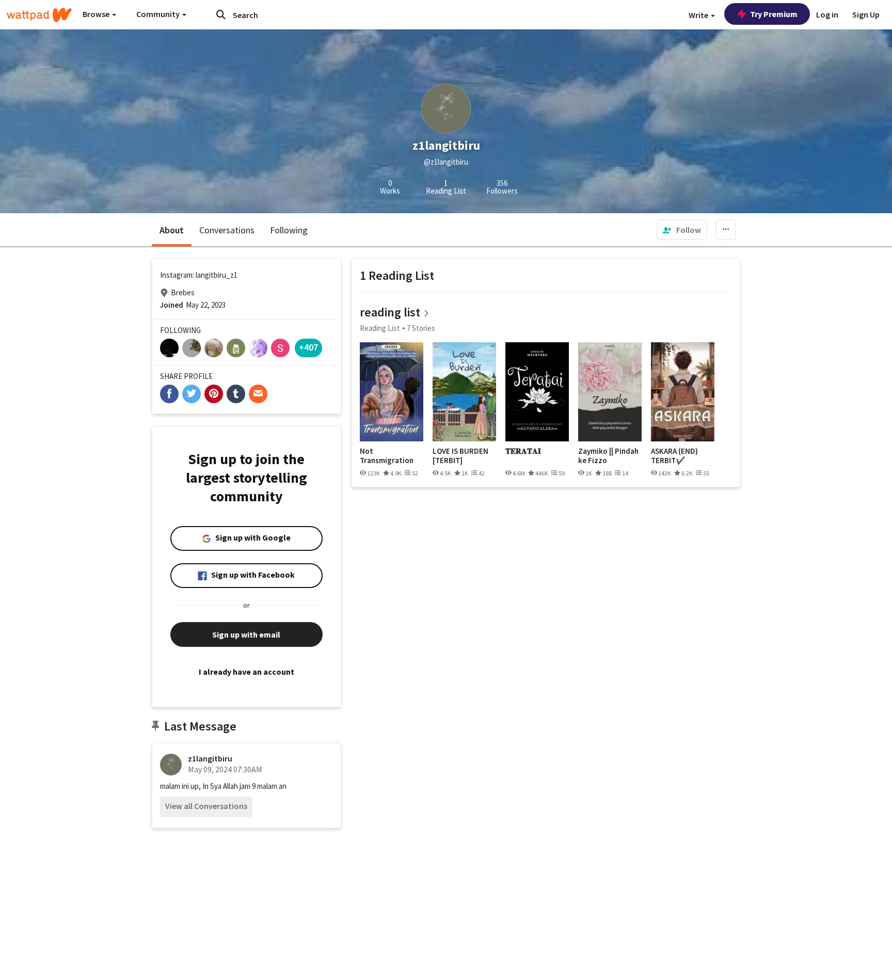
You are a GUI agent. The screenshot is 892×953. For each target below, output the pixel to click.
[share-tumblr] (236, 394)
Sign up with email (246, 634)
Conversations (226, 230)
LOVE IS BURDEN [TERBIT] (460, 456)
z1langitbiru (210, 758)
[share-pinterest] (213, 394)
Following (289, 230)
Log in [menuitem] (827, 14)
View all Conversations (206, 806)
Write (699, 15)
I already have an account (246, 671)
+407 (308, 347)
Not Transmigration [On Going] (386, 456)
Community (158, 14)
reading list (390, 312)
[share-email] (258, 394)
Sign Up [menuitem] (866, 14)
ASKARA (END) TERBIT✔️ (674, 456)
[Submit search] (221, 14)
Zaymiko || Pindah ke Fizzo (608, 456)
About (172, 230)
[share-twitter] (191, 394)
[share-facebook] (169, 394)
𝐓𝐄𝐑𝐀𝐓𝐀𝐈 (523, 451)
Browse (97, 14)
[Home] (39, 15)
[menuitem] (682, 229)
